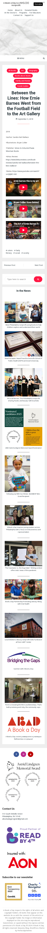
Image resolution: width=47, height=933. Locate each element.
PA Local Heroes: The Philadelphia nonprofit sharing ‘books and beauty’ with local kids (23, 399)
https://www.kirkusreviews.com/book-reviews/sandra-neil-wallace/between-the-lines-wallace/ (22, 162)
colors (10, 250)
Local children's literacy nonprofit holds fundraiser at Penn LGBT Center (23, 641)
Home (10, 10)
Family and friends (23, 81)
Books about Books (23, 76)
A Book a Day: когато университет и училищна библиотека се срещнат (23, 737)
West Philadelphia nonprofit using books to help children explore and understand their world (23, 326)
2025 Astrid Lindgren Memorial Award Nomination (23, 448)
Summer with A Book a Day (23, 669)
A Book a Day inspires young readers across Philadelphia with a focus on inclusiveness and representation (23, 529)
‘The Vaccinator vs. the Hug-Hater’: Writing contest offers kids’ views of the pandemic (23, 569)
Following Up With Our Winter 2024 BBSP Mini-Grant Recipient (23, 495)
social (17, 253)
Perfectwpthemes (24, 930)
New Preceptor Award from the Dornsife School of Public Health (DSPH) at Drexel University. (23, 359)
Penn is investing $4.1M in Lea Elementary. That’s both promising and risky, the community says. (23, 706)
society (26, 253)
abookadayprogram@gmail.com (15, 819)
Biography (33, 70)
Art (22, 70)
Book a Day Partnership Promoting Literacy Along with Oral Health (23, 602)
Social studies (22, 86)
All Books (12, 70)
